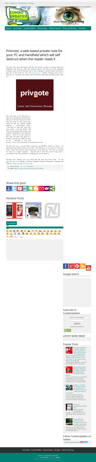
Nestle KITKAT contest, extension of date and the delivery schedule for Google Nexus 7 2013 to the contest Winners (76, 371)
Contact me (13, 3)
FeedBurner (80, 326)
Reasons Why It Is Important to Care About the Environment (80, 420)
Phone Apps (42, 28)
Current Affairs (29, 28)
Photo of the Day (69, 28)
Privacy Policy (22, 3)
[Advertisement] (50, 39)
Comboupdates (15, 166)
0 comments (29, 166)
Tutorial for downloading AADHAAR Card (80, 406)
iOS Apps (57, 450)
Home (7, 3)
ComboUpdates (44, 457)
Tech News (17, 28)
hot (29, 168)
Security (33, 168)
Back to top (55, 455)
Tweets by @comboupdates (72, 442)
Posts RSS (40, 455)
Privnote (12, 161)
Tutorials (81, 28)
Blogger (58, 457)
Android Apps (48, 450)
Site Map (31, 3)
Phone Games (55, 28)
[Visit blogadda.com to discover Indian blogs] (84, 442)
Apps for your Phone (20, 168)
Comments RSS (48, 455)
